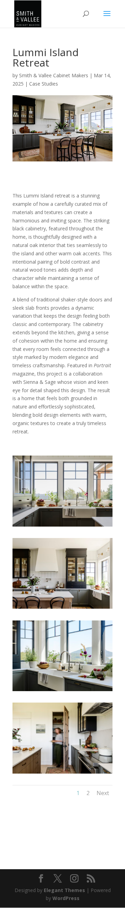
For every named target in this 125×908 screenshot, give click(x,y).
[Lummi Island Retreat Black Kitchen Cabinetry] (62, 526)
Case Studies (43, 83)
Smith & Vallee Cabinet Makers (53, 75)
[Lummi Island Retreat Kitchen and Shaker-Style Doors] (62, 773)
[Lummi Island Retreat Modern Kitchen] (62, 691)
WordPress (66, 898)
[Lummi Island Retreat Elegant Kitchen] (62, 608)
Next (103, 793)
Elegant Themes (64, 890)
